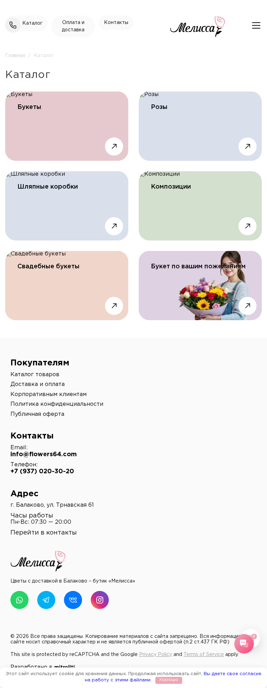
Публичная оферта (37, 414)
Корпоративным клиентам (48, 394)
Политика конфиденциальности (56, 404)
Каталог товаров (34, 374)
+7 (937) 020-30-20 (42, 471)
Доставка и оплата (37, 384)
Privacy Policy (155, 655)
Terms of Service (204, 655)
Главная (15, 56)
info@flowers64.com (43, 454)
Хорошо (168, 680)
